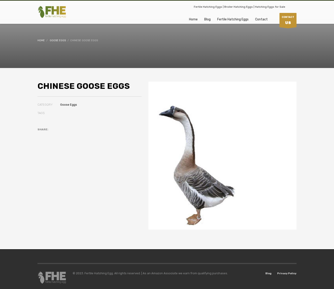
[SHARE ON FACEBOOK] (48, 135)
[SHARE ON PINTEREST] (64, 135)
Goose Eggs (68, 104)
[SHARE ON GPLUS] (56, 135)
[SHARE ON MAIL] (72, 135)
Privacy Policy (287, 273)
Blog (268, 273)
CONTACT (288, 20)
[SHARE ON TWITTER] (40, 135)
